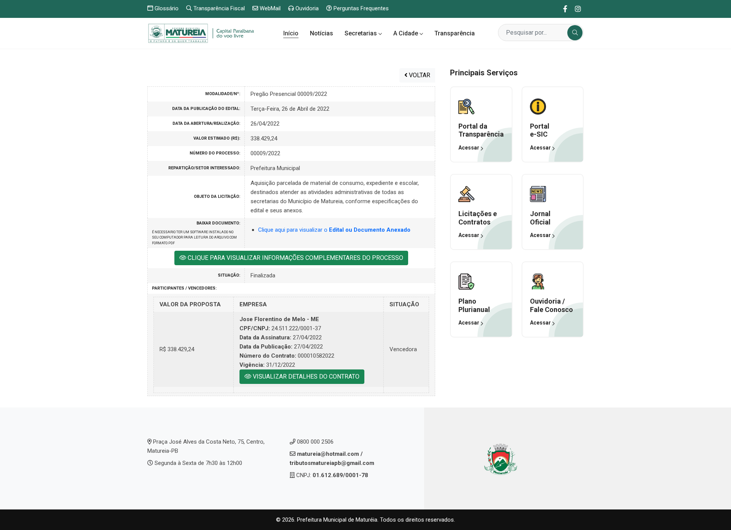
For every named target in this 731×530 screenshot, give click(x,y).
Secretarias (361, 33)
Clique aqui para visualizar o (334, 229)
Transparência (454, 33)
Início (290, 33)
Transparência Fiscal (218, 8)
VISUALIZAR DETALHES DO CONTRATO (305, 376)
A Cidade (406, 33)
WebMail (269, 8)
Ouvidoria (306, 8)
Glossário (166, 8)
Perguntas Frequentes (360, 8)
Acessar (469, 148)
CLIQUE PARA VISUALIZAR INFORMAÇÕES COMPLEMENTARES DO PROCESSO (294, 257)
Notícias (321, 33)
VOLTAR (418, 75)
